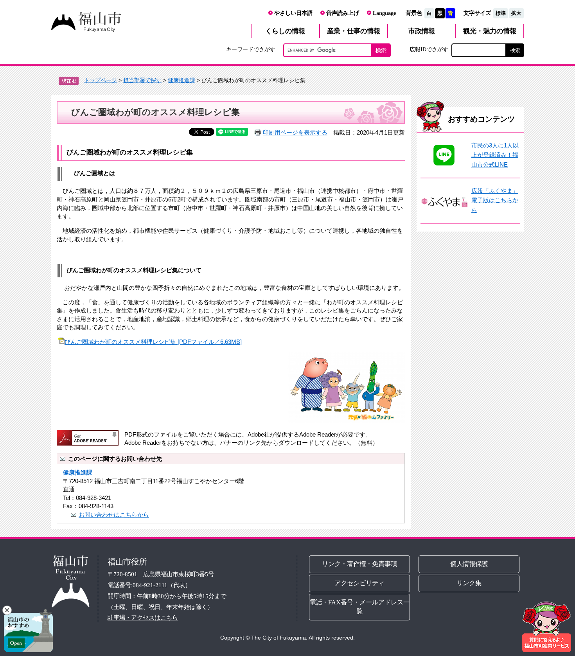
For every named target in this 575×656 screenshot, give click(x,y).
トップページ (100, 80)
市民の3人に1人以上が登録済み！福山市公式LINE (495, 155)
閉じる (7, 610)
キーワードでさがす (250, 49)
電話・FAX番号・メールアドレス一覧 (359, 606)
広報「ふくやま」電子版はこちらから (494, 200)
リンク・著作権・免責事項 (359, 563)
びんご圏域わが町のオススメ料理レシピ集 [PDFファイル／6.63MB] (153, 341)
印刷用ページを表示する (295, 132)
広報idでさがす (429, 49)
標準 (501, 13)
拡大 (516, 13)
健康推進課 (181, 80)
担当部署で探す (142, 80)
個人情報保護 (469, 564)
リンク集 (469, 583)
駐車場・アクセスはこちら (143, 617)
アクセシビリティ (359, 582)
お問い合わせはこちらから (114, 514)
